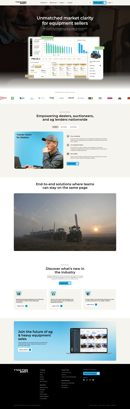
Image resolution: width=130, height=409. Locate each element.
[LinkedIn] (93, 380)
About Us (42, 372)
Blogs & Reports (44, 396)
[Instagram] (90, 380)
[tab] (55, 127)
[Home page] (20, 3)
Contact (42, 379)
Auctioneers (64, 387)
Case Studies (43, 394)
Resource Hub (44, 387)
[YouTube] (83, 380)
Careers (42, 377)
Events (42, 392)
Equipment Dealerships (67, 383)
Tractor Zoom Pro (66, 372)
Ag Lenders (64, 385)
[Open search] (90, 3)
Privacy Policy (102, 405)
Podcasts (42, 389)
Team (41, 374)
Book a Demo (43, 381)
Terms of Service (94, 405)
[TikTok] (87, 380)
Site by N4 (113, 405)
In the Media (43, 398)
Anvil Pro (63, 374)
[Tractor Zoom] (21, 371)
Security (108, 405)
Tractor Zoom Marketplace (68, 377)
